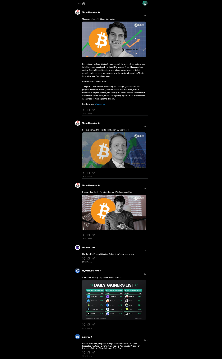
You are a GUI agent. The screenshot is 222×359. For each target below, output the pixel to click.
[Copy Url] (89, 172)
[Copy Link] (89, 109)
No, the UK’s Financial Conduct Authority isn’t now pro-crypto (108, 254)
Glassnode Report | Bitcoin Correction (98, 19)
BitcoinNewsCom (90, 12)
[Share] (93, 109)
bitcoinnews (100, 104)
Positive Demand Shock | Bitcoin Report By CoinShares (105, 129)
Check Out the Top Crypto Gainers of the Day (101, 277)
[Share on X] (84, 109)
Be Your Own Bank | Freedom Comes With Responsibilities (107, 192)
